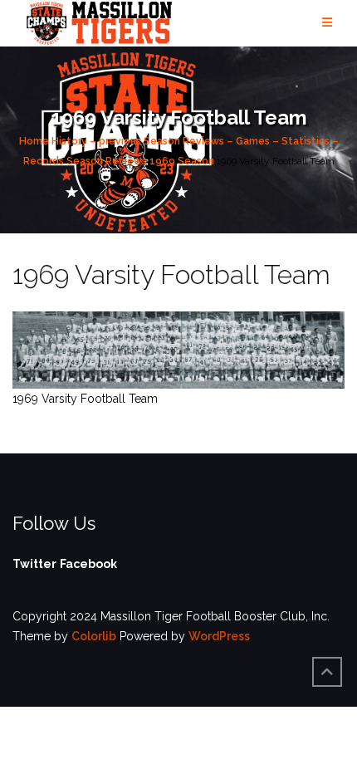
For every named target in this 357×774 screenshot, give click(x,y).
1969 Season (181, 161)
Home (34, 141)
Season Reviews (106, 161)
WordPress (219, 636)
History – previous (96, 141)
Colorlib (93, 636)
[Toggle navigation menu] (327, 23)
